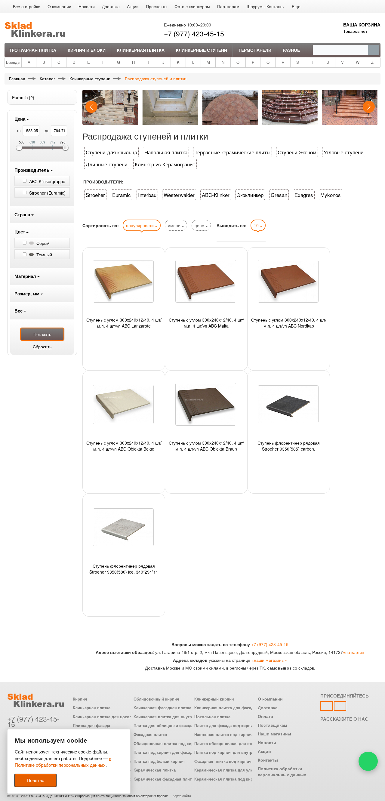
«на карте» (354, 652)
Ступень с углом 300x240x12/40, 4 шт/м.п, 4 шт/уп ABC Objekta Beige (124, 445)
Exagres (303, 195)
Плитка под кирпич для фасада (164, 752)
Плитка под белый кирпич (159, 761)
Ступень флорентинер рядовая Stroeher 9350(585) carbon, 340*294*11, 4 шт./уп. (288, 445)
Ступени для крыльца (111, 152)
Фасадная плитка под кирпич (222, 761)
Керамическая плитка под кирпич (227, 779)
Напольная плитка (165, 152)
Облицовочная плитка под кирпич (167, 743)
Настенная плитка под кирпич (223, 734)
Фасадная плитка (150, 734)
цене (200, 225)
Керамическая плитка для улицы (226, 770)
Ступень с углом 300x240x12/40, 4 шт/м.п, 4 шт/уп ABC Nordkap (288, 322)
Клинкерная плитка (141, 50)
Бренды (13, 62)
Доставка (111, 6)
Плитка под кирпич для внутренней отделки (237, 752)
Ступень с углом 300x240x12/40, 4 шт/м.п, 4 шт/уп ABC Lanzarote (124, 322)
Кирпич (80, 699)
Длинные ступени (107, 164)
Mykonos (330, 195)
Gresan (279, 195)
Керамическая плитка (155, 770)
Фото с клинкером (192, 6)
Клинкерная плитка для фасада (225, 707)
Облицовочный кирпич (156, 699)
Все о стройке (26, 6)
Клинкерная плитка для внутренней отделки (177, 716)
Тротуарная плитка (32, 50)
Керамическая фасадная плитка (165, 779)
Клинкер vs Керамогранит (165, 164)
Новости (87, 6)
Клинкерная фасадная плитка (162, 707)
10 (257, 225)
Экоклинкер (250, 195)
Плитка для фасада (91, 725)
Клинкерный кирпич (214, 699)
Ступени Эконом (297, 152)
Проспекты (156, 6)
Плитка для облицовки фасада (163, 725)
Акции (133, 6)
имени (175, 225)
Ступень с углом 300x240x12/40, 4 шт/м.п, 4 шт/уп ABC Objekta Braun (206, 445)
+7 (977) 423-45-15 (194, 34)
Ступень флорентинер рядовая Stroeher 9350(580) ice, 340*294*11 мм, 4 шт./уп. (123, 568)
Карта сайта (182, 795)
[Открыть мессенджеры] (368, 761)
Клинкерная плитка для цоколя (103, 716)
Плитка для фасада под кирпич (224, 725)
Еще (296, 6)
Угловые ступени (344, 152)
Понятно (35, 780)
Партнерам (228, 6)
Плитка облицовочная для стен (225, 743)
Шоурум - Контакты (266, 6)
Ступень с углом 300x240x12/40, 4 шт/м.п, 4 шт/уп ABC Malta (206, 322)
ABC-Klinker (215, 195)
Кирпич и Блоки (87, 50)
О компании (59, 6)
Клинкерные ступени (201, 50)
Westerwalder (179, 195)
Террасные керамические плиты (232, 152)
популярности (140, 225)
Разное (291, 50)
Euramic (121, 195)
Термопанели (255, 50)
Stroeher (95, 195)
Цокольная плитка (212, 716)
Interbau (147, 195)
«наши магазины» (269, 660)
